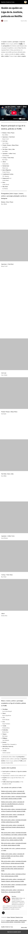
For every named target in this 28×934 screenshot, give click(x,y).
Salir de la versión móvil (14, 932)
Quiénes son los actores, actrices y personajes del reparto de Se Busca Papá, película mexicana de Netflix (12, 868)
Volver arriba (24, 927)
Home (8, 917)
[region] (14, 69)
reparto (23, 922)
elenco (16, 920)
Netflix (21, 44)
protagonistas (17, 922)
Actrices (13, 920)
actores (8, 920)
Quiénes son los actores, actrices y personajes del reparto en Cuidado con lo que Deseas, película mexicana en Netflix (12, 856)
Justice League (22, 920)
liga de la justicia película (7, 922)
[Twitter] (3, 912)
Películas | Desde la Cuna (17, 917)
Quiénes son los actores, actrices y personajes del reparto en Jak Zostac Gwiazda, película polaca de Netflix (13, 827)
